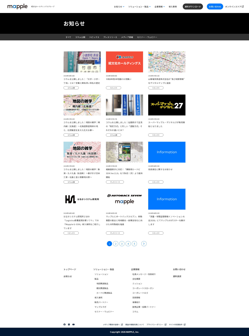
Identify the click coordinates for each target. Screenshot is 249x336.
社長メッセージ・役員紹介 (144, 274)
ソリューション (101, 274)
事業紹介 (136, 302)
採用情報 (136, 297)
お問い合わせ (215, 6)
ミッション (137, 283)
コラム (135, 311)
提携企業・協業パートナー (144, 306)
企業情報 (135, 269)
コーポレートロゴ (140, 292)
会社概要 (136, 278)
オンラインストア (233, 6)
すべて (68, 37)
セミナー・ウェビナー (147, 37)
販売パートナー (101, 302)
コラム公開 (80, 37)
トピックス (94, 37)
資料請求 (177, 276)
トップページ (70, 269)
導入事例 (173, 6)
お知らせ (68, 276)
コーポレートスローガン (143, 288)
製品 (96, 278)
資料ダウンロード (193, 6)
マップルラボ (100, 306)
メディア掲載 (127, 37)
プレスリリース (110, 37)
